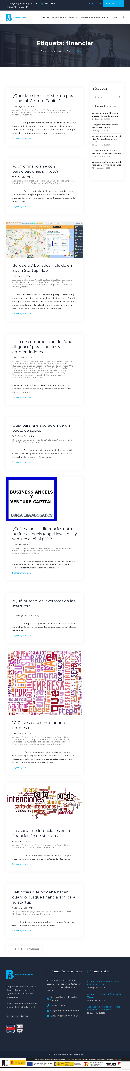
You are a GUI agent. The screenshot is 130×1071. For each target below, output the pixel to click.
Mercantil (25, 183)
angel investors (42, 280)
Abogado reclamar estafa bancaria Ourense (105, 126)
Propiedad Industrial (32, 372)
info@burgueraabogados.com (23, 3)
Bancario (42, 363)
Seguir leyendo (20, 138)
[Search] (119, 97)
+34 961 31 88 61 (58, 1005)
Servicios (73, 17)
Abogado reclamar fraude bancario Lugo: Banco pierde (106, 152)
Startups (59, 183)
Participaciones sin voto (42, 183)
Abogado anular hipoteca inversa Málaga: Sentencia (105, 114)
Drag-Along (23, 440)
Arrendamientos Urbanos (24, 363)
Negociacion (45, 744)
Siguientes (33, 948)
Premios (16, 287)
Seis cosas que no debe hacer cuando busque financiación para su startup (43, 897)
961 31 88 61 (50, 3)
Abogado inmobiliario (45, 361)
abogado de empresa (23, 110)
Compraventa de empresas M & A (38, 368)
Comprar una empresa (40, 739)
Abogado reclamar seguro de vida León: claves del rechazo (107, 163)
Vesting (35, 442)
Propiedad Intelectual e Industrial (28, 375)
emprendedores (20, 284)
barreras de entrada (44, 110)
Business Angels (63, 110)
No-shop (61, 440)
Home (46, 17)
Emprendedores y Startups (57, 112)
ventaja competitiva (22, 115)
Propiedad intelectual (53, 372)
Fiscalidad (17, 372)
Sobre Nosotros (58, 17)
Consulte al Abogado (90, 17)
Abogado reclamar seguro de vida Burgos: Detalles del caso (107, 139)
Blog (116, 17)
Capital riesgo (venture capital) (27, 112)
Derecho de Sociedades (52, 181)
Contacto (106, 17)
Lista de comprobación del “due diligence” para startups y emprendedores (42, 346)
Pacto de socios (64, 284)
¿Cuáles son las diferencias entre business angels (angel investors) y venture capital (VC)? (44, 533)
